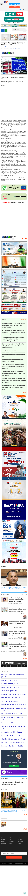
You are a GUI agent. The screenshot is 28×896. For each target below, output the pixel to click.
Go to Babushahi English (14, 4)
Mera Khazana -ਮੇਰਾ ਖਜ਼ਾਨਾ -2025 (11, 687)
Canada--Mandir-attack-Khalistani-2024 (12, 718)
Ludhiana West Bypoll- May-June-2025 (13, 694)
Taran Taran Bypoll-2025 (9, 691)
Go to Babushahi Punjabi (14, 6)
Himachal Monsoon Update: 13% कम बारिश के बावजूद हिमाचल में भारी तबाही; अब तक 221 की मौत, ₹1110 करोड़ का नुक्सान (13, 373)
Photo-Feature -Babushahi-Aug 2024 (13, 742)
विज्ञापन (10, 837)
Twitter (5, 53)
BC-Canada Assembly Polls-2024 (11, 732)
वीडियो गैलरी (20, 843)
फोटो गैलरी (11, 843)
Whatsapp (9, 53)
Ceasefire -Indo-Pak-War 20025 (11, 698)
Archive (3, 841)
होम (2, 837)
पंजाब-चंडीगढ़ (20, 839)
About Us (3, 839)
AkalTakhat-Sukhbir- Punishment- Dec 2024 (13, 709)
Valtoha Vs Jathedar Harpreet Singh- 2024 (13, 727)
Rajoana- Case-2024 (7, 723)
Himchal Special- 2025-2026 (10, 680)
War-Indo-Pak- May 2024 (9, 701)
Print (13, 53)
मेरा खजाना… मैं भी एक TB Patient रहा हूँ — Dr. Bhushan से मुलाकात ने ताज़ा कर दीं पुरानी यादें (12, 761)
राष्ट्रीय (19, 837)
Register (25, 9)
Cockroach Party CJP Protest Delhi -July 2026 (12, 676)
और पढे (14, 765)
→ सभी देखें (23, 393)
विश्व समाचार (11, 841)
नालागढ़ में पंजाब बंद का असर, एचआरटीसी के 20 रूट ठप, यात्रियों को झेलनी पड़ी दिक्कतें (12, 360)
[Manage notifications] (24, 893)
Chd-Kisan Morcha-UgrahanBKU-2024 (13, 739)
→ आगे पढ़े (24, 591)
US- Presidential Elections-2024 (11, 714)
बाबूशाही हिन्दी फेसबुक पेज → (13, 202)
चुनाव (10, 839)
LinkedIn (7, 53)
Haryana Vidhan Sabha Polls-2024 (12, 746)
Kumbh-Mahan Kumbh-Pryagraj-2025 (13, 705)
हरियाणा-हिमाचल (20, 841)
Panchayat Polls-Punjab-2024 (10, 735)
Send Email (11, 53)
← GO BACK (24, 53)
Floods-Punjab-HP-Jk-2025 (9, 684)
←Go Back (24, 238)
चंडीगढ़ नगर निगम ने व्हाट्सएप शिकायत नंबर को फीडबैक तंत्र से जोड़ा (13, 44)
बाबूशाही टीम (3, 843)
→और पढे (24, 814)
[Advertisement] (14, 102)
